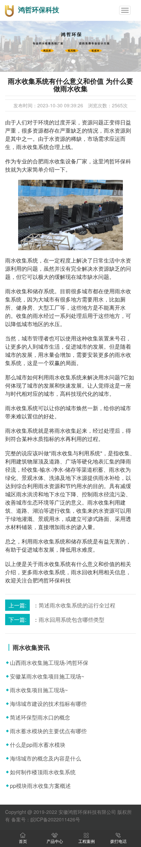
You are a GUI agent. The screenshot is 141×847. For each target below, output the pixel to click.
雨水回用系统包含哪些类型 (71, 619)
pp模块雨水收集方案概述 (40, 786)
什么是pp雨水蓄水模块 (37, 745)
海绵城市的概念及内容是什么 (45, 758)
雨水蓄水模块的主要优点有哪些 (48, 731)
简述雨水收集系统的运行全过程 (77, 605)
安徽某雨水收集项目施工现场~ (47, 676)
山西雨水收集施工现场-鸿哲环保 (49, 663)
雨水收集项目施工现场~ (39, 690)
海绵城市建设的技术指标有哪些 (48, 704)
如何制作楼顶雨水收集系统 (43, 772)
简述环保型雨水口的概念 (40, 717)
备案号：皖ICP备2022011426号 (45, 819)
